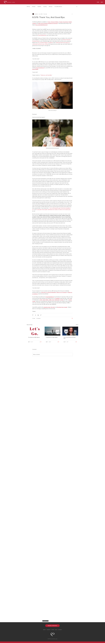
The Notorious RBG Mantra (34, 337)
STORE (53, 629)
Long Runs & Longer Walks (51, 337)
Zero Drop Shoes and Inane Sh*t (70, 338)
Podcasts (33, 6)
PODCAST (60, 629)
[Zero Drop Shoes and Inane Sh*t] (70, 331)
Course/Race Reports (58, 6)
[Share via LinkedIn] (38, 315)
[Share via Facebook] (32, 315)
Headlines (39, 6)
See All (77, 324)
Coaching (45, 6)
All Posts (28, 6)
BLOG (56, 629)
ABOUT (44, 629)
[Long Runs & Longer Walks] (52, 331)
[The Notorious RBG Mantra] (35, 331)
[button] (76, 6)
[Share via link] (40, 315)
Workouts (50, 6)
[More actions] (72, 14)
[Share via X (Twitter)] (35, 315)
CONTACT (48, 629)
